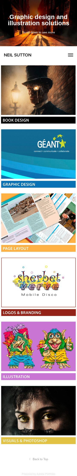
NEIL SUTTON (17, 55)
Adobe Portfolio (46, 474)
